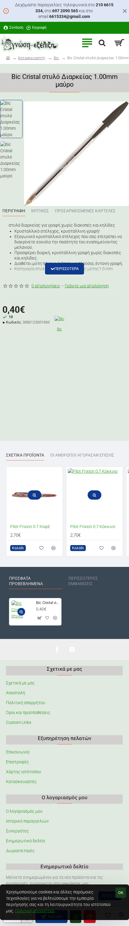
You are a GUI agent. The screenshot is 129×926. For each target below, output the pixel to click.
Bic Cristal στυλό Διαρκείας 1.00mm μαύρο (47, 602)
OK (120, 892)
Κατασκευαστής (32, 58)
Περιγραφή (13, 210)
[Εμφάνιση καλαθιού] (119, 43)
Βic (56, 58)
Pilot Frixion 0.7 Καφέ (30, 526)
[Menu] (87, 43)
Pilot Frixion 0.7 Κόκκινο (92, 526)
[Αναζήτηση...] (102, 43)
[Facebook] (57, 649)
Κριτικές (40, 210)
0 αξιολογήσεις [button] (46, 285)
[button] (64, 268)
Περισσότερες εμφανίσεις (83, 581)
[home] (8, 58)
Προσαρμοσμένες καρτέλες (85, 210)
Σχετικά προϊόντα (25, 455)
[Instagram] (72, 649)
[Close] (125, 11)
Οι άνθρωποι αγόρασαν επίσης (82, 455)
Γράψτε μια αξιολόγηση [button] (87, 285)
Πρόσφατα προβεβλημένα (26, 581)
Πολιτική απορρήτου (34, 910)
